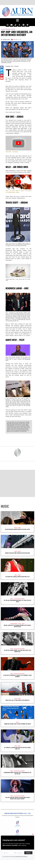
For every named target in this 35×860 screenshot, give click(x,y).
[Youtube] (11, 25)
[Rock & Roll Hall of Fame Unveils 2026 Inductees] (17, 688)
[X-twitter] (19, 25)
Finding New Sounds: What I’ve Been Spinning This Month (17, 724)
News (19, 528)
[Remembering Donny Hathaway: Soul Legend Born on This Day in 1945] (17, 761)
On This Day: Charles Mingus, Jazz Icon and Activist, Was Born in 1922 (17, 650)
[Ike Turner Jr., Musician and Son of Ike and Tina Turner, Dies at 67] (17, 736)
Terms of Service (23, 856)
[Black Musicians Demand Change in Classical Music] (17, 517)
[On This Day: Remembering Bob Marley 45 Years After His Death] (17, 588)
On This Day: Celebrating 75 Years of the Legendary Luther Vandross (17, 675)
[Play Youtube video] (18, 143)
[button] (1, 67)
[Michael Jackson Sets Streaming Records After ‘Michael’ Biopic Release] (17, 613)
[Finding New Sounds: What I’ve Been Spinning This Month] (17, 712)
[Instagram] (7, 25)
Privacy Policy (18, 856)
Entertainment (6, 29)
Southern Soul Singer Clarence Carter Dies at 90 (17, 576)
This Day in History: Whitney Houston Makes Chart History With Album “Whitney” (17, 798)
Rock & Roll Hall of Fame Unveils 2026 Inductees (17, 700)
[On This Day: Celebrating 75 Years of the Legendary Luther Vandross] (17, 663)
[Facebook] (23, 25)
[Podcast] (27, 25)
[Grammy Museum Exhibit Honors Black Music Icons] (17, 541)
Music (13, 29)
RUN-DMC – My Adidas (12, 151)
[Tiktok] (15, 25)
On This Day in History (19, 598)
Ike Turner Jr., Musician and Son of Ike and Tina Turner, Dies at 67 (17, 748)
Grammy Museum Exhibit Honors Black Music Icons (17, 553)
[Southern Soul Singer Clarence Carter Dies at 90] (17, 565)
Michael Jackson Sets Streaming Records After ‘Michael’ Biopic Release (17, 625)
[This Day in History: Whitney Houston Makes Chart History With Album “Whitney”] (17, 786)
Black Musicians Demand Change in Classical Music (17, 529)
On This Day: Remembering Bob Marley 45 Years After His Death (17, 600)
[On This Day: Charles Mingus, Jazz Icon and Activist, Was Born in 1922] (17, 638)
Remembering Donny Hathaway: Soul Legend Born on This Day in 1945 (17, 773)
